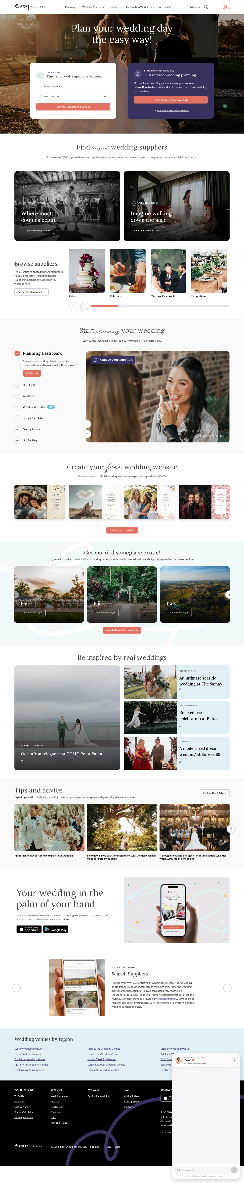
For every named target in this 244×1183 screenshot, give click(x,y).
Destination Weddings (98, 1096)
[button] (72, 7)
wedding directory (166, 998)
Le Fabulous (219, 435)
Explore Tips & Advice (214, 793)
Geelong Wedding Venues (29, 1069)
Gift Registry (30, 440)
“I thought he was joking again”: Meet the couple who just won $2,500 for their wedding (193, 857)
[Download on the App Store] (29, 929)
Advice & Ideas (131, 1096)
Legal (118, 1146)
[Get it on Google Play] (55, 929)
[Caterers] (128, 271)
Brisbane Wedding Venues (176, 1048)
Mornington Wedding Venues (31, 1064)
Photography (57, 1106)
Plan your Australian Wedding (171, 99)
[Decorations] (209, 271)
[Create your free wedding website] (39, 501)
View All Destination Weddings (122, 630)
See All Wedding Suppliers (31, 292)
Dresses (55, 1101)
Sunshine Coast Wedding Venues (106, 1064)
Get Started (32, 373)
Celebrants (56, 1112)
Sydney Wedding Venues (28, 1048)
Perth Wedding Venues (27, 1053)
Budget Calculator (33, 418)
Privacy (107, 1146)
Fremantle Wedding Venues (103, 1069)
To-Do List (29, 384)
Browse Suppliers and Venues (73, 106)
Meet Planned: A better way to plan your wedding (43, 855)
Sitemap (94, 1146)
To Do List (19, 1096)
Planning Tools (23, 1090)
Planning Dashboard (43, 353)
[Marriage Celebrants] (168, 271)
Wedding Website (23, 1117)
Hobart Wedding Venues (101, 1059)
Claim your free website (122, 530)
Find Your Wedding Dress (147, 230)
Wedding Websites (38, 406)
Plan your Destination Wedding (173, 110)
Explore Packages (33, 612)
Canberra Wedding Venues (29, 1059)
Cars (53, 1117)
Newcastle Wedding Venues (103, 1053)
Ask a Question (131, 1101)
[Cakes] (87, 271)
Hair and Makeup (60, 1122)
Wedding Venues (59, 1096)
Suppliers (56, 1090)
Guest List (29, 395)
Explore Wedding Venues (37, 230)
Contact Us (129, 1106)
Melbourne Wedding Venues (103, 1048)
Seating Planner (32, 429)
